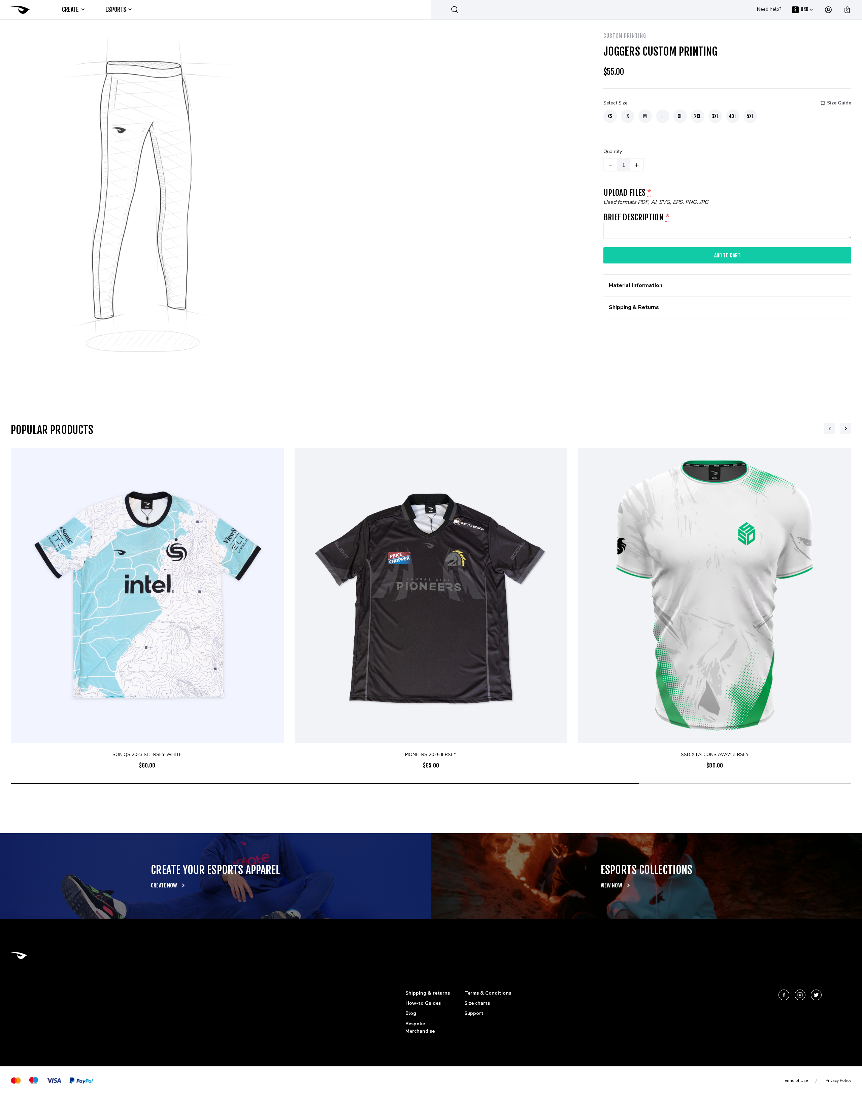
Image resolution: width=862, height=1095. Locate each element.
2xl (697, 116)
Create (70, 9)
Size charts (477, 1003)
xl (680, 116)
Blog (410, 1013)
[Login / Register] (828, 10)
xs (609, 116)
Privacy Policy (838, 1080)
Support (474, 1013)
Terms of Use (795, 1080)
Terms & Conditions (487, 993)
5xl (750, 116)
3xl (715, 116)
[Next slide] (845, 428)
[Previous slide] (829, 428)
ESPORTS (116, 9)
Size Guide (839, 103)
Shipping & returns (427, 993)
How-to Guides (423, 1003)
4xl (733, 116)
